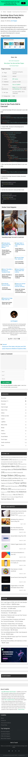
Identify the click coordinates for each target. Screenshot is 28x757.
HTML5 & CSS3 (5, 416)
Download (12, 100)
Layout (2, 418)
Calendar (15, 459)
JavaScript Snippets (5, 733)
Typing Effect (19, 497)
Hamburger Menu (7, 469)
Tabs (15, 494)
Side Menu (12, 492)
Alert (3, 457)
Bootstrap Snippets (5, 731)
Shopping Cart (4, 492)
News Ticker (23, 478)
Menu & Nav (4, 424)
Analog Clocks (16, 457)
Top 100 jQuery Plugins (14, 65)
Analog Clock (8, 457)
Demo (4, 100)
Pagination (4, 483)
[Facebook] (17, 339)
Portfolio (3, 433)
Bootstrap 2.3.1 (18, 89)
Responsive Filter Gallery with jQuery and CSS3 (14, 346)
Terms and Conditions (6, 722)
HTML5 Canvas (18, 472)
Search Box (14, 489)
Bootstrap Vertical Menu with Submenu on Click (14, 640)
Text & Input (4, 439)
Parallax (11, 483)
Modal (2, 427)
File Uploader (23, 466)
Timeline (4, 497)
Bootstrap (3, 401)
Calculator (6, 459)
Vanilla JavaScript (5, 442)
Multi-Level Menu (14, 478)
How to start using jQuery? (14, 60)
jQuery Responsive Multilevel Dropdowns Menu (14, 348)
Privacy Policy (4, 725)
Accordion (3, 398)
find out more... (21, 709)
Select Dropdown (22, 489)
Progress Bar (8, 486)
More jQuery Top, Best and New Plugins (14, 63)
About (2, 718)
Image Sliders (9, 475)
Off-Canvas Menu (16, 480)
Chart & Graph (4, 407)
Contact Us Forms (7, 462)
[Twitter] (13, 339)
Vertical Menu (7, 499)
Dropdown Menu (10, 466)
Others (2, 430)
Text (20, 494)
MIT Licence (15, 79)
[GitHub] (15, 750)
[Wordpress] (11, 339)
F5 (22, 3)
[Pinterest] (19, 339)
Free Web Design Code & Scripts (8, 691)
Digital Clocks (14, 464)
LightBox (3, 421)
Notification (5, 480)
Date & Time (4, 410)
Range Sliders (15, 486)
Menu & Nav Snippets (6, 738)
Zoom (2, 445)
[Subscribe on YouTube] (9, 750)
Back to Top (24, 457)
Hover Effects (8, 472)
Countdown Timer (17, 462)
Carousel (4, 344)
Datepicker (5, 464)
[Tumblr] (15, 339)
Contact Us (3, 720)
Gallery (3, 413)
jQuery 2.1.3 (15, 87)
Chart (19, 459)
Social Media (4, 436)
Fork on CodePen (16, 84)
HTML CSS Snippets (5, 736)
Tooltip (13, 497)
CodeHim (20, 755)
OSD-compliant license (9, 699)
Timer (8, 497)
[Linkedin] (9, 339)
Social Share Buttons (8, 494)
